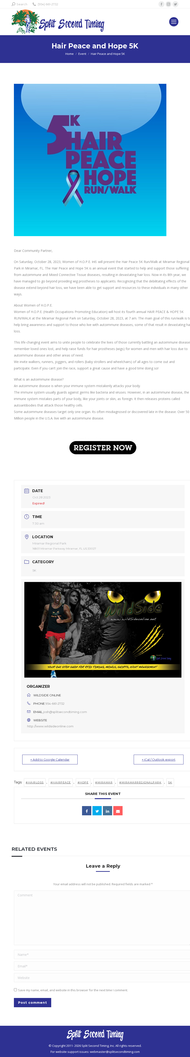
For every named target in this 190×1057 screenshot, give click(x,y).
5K (34, 570)
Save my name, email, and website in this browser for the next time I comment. (73, 990)
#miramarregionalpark (140, 782)
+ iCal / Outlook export (158, 759)
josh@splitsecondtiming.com (65, 712)
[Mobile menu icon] (173, 21)
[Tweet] (97, 810)
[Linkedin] (107, 810)
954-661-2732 (54, 703)
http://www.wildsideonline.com (50, 726)
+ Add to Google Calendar (50, 759)
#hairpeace (61, 782)
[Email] (118, 810)
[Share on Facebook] (86, 810)
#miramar (104, 782)
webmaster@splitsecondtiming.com (115, 1052)
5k (170, 782)
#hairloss (35, 782)
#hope (83, 782)
